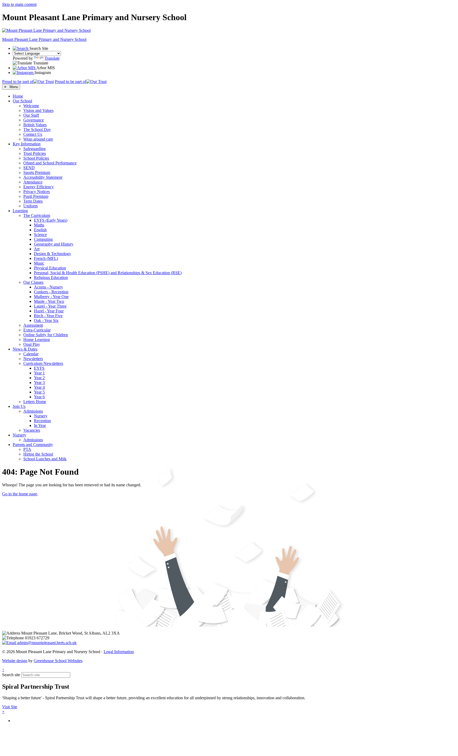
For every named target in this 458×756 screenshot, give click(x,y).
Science (40, 234)
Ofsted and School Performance (50, 163)
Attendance (32, 182)
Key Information (27, 144)
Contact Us (32, 134)
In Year (40, 425)
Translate (52, 58)
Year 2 (39, 377)
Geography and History (53, 244)
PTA (27, 449)
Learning (20, 210)
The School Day (37, 129)
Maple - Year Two (49, 301)
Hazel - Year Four (49, 311)
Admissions (33, 411)
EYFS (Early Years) (50, 220)
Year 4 (39, 387)
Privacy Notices (36, 191)
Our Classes (33, 282)
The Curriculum (36, 215)
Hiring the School (38, 454)
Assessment (33, 325)
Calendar (30, 354)
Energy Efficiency (38, 187)
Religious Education (51, 277)
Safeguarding (34, 148)
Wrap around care (38, 139)
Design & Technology (52, 253)
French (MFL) (46, 258)
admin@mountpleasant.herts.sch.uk (46, 642)
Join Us (19, 406)
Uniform (30, 206)
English (40, 230)
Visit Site (9, 707)
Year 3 (39, 382)
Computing (43, 239)
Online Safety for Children (45, 335)
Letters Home (34, 401)
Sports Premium (36, 172)
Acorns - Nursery (48, 287)
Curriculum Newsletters (43, 363)
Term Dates (33, 201)
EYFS (39, 368)
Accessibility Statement (42, 177)
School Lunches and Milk (45, 459)
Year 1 (39, 373)
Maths (39, 225)
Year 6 (39, 397)
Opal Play (31, 344)
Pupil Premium (35, 196)
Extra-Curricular (37, 330)
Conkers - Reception (51, 292)
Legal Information (119, 651)
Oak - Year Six (46, 320)
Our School (22, 101)
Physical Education (50, 268)
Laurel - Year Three (50, 306)
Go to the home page (19, 494)
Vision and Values (38, 110)
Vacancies (31, 430)
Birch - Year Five (48, 315)
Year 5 (39, 392)
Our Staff (31, 115)
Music (39, 263)
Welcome (31, 105)
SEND (29, 167)
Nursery (40, 416)
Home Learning (36, 339)
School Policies (36, 158)
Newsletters (33, 358)
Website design (14, 660)
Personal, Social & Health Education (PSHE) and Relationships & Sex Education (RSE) (108, 272)
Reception (42, 420)
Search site (11, 674)
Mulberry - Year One (51, 296)
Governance (33, 120)
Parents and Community (33, 444)
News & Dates (25, 349)
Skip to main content (19, 4)
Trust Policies (34, 153)
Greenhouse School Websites (58, 660)
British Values (35, 125)
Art (36, 249)
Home (18, 96)
